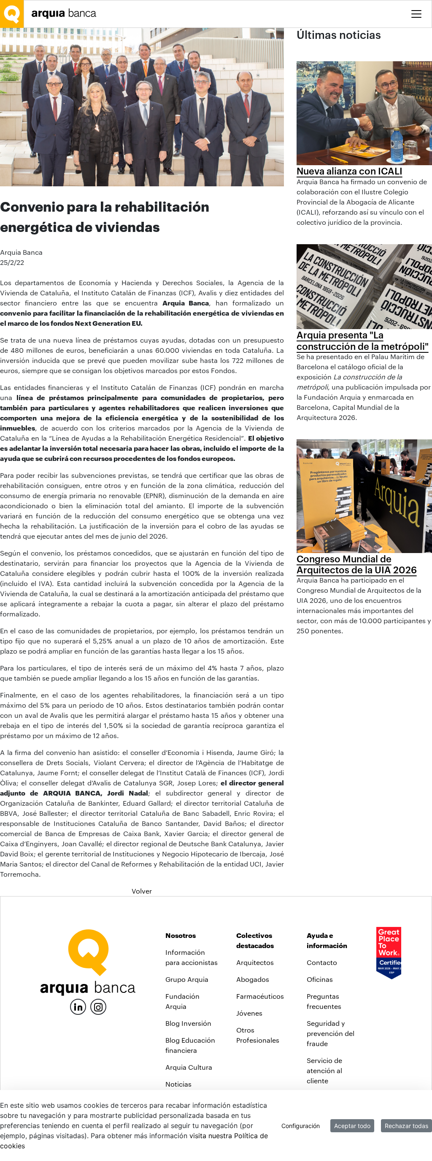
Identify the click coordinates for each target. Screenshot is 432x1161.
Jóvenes (249, 1013)
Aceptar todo (352, 1125)
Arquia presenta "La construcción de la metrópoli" (363, 340)
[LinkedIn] (78, 1006)
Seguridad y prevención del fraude (330, 1033)
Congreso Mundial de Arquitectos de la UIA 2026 (357, 564)
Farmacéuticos (260, 996)
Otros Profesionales (257, 1035)
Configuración (300, 1125)
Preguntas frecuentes (324, 1001)
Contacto (322, 962)
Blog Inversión (188, 1023)
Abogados (252, 979)
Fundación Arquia (182, 1001)
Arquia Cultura (188, 1067)
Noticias (178, 1084)
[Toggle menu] (416, 14)
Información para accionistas (191, 957)
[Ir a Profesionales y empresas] (66, 14)
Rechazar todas (406, 1125)
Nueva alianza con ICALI (349, 170)
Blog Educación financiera (190, 1045)
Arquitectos (255, 962)
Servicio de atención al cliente (324, 1070)
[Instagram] (98, 1006)
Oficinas (320, 979)
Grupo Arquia (186, 979)
